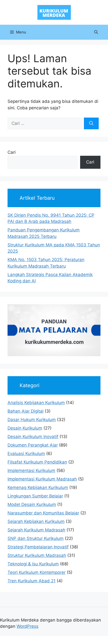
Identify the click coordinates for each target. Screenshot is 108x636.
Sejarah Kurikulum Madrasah (36, 529)
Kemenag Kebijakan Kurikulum (38, 487)
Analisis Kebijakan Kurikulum (36, 402)
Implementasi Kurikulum (31, 470)
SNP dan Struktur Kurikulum (36, 538)
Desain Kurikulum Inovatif (33, 436)
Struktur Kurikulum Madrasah (37, 555)
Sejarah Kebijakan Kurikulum (36, 521)
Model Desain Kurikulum (32, 504)
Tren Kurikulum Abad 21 (32, 580)
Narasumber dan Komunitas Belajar (43, 512)
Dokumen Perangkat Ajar (33, 445)
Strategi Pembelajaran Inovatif (38, 546)
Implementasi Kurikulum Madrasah (42, 479)
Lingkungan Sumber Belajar (35, 495)
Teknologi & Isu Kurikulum (33, 563)
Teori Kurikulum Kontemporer (37, 572)
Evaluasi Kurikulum (26, 453)
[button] (96, 32)
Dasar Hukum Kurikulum (32, 419)
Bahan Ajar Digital (25, 411)
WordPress (27, 626)
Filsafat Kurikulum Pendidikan (37, 462)
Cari (12, 152)
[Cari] (91, 124)
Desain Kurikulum (25, 428)
